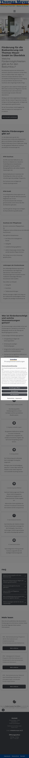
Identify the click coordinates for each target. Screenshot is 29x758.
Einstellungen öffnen (14, 388)
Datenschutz (10, 398)
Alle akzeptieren (14, 394)
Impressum (18, 398)
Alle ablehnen (14, 391)
